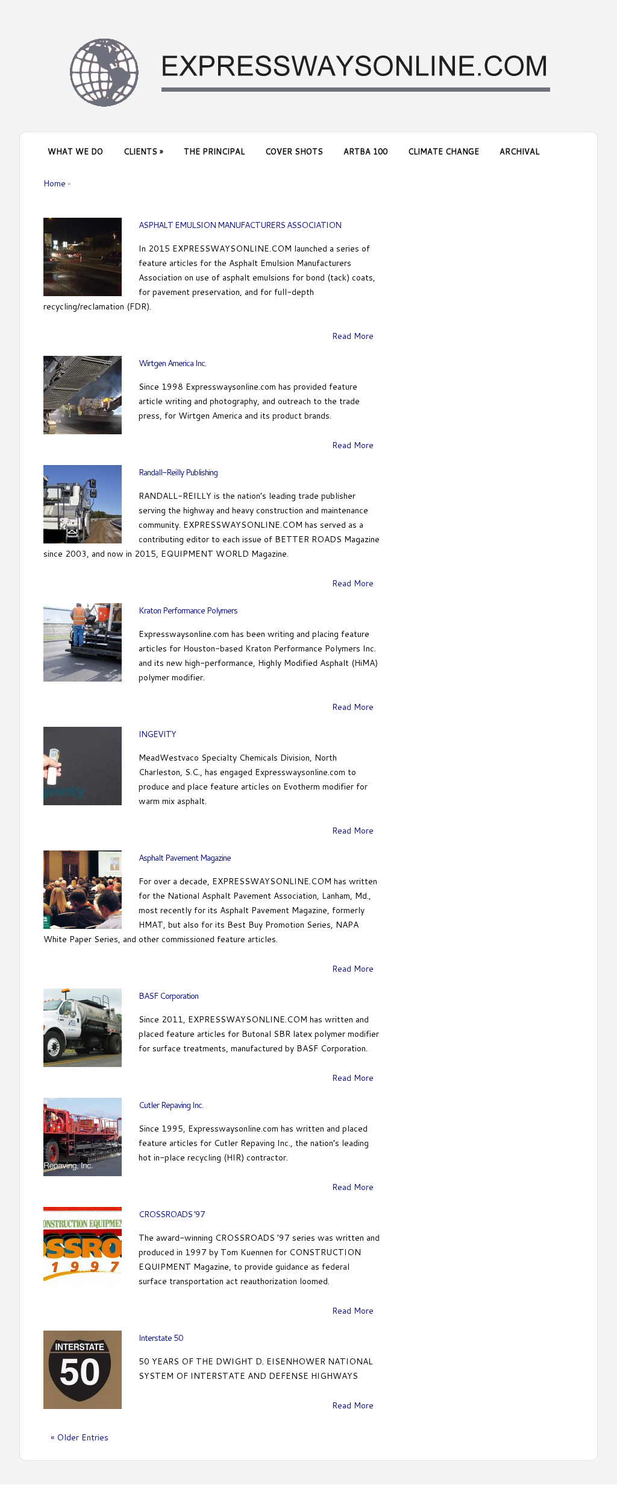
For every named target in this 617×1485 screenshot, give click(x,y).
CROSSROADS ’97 (172, 1214)
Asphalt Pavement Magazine (185, 858)
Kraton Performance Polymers (188, 610)
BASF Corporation (168, 996)
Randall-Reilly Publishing (178, 472)
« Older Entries (79, 1437)
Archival (519, 151)
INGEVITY (157, 734)
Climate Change (443, 151)
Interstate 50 (161, 1338)
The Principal (214, 151)
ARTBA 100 (365, 151)
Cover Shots (294, 151)
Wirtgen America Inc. (172, 363)
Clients (143, 151)
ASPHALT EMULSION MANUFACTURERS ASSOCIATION (240, 225)
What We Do (75, 151)
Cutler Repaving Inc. (171, 1105)
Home (54, 183)
